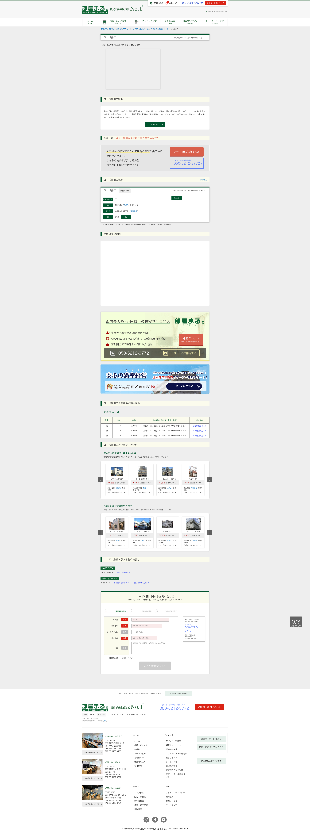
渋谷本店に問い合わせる (92, 752)
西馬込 (126, 205)
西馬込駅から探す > (141, 583)
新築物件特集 (171, 749)
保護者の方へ (140, 762)
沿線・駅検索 (140, 797)
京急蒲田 (194, 488)
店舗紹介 (138, 749)
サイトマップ (171, 805)
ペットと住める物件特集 (176, 754)
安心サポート (171, 758)
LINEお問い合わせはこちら (218, 11)
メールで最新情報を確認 (186, 151)
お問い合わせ (171, 801)
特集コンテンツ (190, 22)
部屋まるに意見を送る (178, 693)
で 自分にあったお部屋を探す (191, 339)
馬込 (117, 540)
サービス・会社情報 (214, 22)
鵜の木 (145, 488)
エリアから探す (149, 22)
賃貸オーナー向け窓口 (211, 739)
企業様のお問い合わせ (211, 761)
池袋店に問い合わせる (92, 804)
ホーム (90, 22)
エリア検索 (139, 793)
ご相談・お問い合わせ (215, 3)
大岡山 (169, 488)
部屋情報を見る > (199, 426)
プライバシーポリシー (126, 658)
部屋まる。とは (141, 745)
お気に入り (173, 3)
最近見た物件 (159, 3)
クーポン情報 (171, 762)
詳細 (105, 720)
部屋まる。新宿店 (113, 762)
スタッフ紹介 (140, 754)
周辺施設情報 (171, 766)
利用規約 (112, 658)
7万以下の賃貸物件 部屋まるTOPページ (116, 29)
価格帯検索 (139, 801)
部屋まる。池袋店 (113, 788)
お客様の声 (139, 758)
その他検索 (170, 22)
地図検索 (138, 809)
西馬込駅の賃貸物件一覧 (159, 29)
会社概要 (138, 766)
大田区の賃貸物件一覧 (141, 29)
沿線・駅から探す (118, 22)
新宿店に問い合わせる (92, 778)
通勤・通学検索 (141, 805)
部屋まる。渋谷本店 (114, 736)
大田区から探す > (123, 572)
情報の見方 (203, 179)
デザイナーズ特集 (173, 741)
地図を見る (133, 211)
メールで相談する (185, 353)
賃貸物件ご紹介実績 (174, 770)
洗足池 (118, 488)
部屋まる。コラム (173, 745)
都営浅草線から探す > (122, 583)
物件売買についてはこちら (211, 747)
